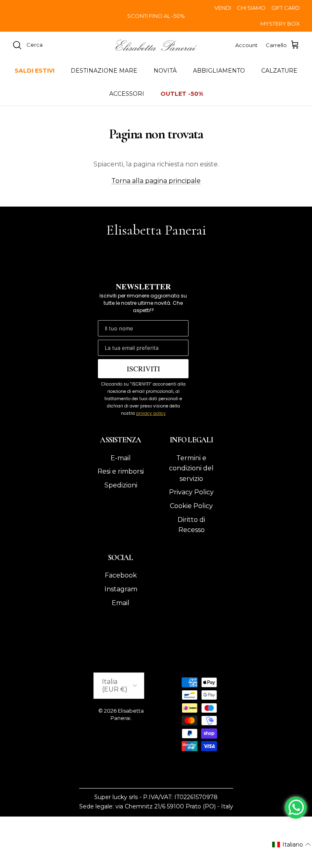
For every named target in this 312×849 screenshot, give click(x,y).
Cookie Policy (191, 506)
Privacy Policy (191, 492)
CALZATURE (279, 70)
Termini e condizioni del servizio (191, 468)
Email (121, 603)
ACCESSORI (126, 93)
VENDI (222, 7)
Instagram (120, 589)
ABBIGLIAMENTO (219, 70)
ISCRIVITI (143, 368)
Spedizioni (120, 485)
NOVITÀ (165, 70)
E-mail (120, 458)
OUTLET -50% (181, 93)
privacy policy (151, 413)
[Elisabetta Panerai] (156, 45)
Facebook (121, 575)
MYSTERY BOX (280, 23)
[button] (291, 844)
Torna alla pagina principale (156, 181)
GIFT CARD (285, 7)
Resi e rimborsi (121, 471)
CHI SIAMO (251, 7)
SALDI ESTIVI (34, 70)
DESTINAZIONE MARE (104, 70)
